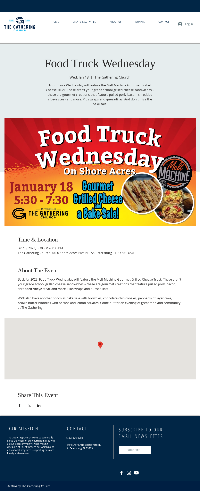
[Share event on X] (29, 405)
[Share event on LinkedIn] (39, 405)
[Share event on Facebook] (19, 405)
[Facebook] (121, 473)
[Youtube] (136, 473)
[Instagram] (129, 473)
